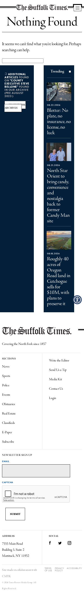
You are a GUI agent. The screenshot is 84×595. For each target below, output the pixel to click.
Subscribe (8, 442)
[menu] (77, 8)
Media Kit (55, 379)
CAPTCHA (7, 482)
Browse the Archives (15, 106)
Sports (6, 376)
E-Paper (7, 432)
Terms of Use (48, 569)
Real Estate (9, 413)
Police (5, 385)
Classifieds (8, 423)
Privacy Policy (59, 569)
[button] (77, 299)
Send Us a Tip (58, 370)
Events (6, 395)
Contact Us (56, 389)
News (5, 366)
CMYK (6, 576)
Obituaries (8, 404)
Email (5, 461)
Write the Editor (59, 360)
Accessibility (74, 568)
